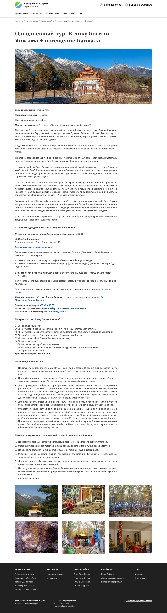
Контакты (139, 574)
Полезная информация (111, 582)
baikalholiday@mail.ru (140, 5)
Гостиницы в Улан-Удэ (25, 578)
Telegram (55, 308)
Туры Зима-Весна (82, 574)
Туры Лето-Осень (82, 578)
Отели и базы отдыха (24, 574)
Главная (18, 21)
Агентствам (140, 578)
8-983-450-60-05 (112, 5)
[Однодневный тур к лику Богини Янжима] (36, 501)
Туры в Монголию (82, 582)
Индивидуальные (55, 574)
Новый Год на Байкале (25, 589)
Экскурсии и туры (31, 21)
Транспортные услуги (24, 585)
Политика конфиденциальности (139, 600)
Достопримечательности (112, 578)
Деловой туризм (81, 585)
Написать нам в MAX (75, 308)
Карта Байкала (107, 574)
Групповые (52, 578)
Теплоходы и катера (24, 582)
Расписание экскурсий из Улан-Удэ (33, 247)
